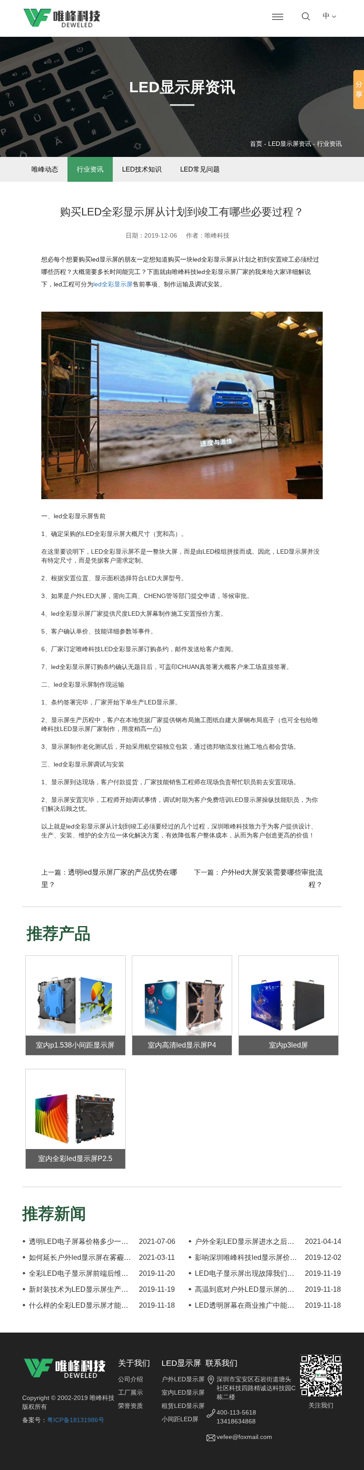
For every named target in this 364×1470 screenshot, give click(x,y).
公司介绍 (130, 1379)
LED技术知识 (142, 169)
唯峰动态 (45, 169)
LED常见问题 (200, 169)
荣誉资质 (130, 1405)
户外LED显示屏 (183, 1379)
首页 (256, 143)
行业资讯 (329, 143)
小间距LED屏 (180, 1419)
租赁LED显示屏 (183, 1405)
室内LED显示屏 (183, 1392)
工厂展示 (130, 1392)
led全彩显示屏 (113, 284)
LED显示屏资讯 (289, 143)
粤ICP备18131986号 (75, 1419)
